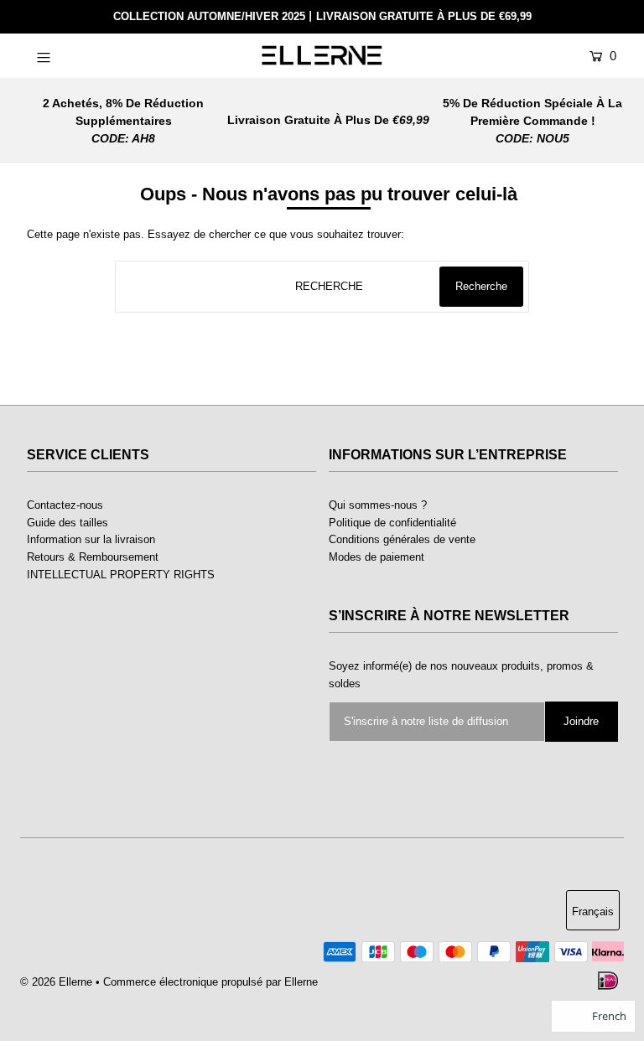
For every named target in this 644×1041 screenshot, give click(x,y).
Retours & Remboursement (92, 557)
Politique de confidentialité (392, 522)
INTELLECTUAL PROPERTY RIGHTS (121, 574)
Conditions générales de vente (402, 539)
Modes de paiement (376, 557)
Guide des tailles (67, 522)
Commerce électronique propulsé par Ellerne (210, 982)
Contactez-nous (65, 505)
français (593, 911)
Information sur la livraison (91, 539)
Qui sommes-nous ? (378, 505)
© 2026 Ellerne (56, 982)
